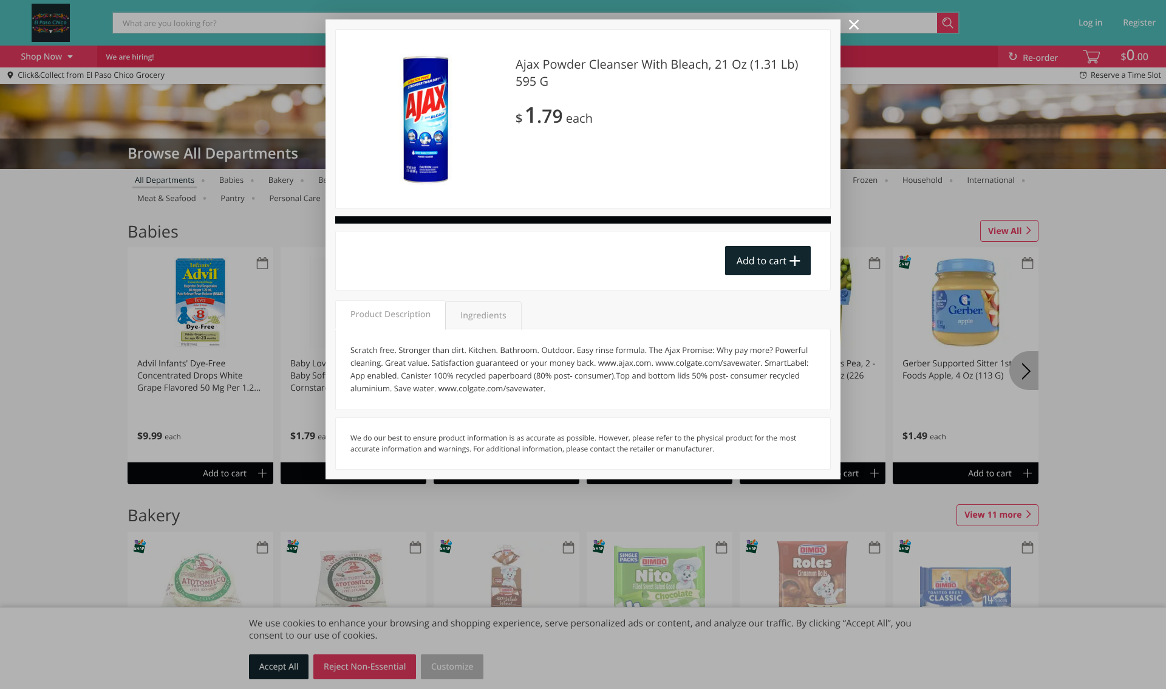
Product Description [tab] (390, 314)
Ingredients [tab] (483, 315)
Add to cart (761, 260)
